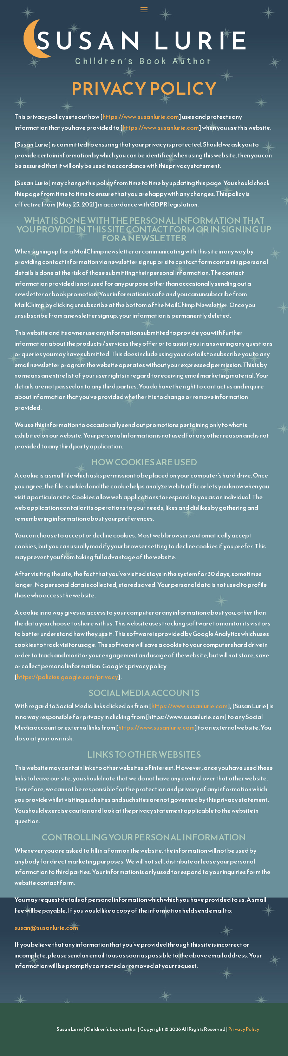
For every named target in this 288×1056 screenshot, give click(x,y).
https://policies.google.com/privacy (67, 677)
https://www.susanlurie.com (141, 116)
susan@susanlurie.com (46, 927)
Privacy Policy (243, 1029)
